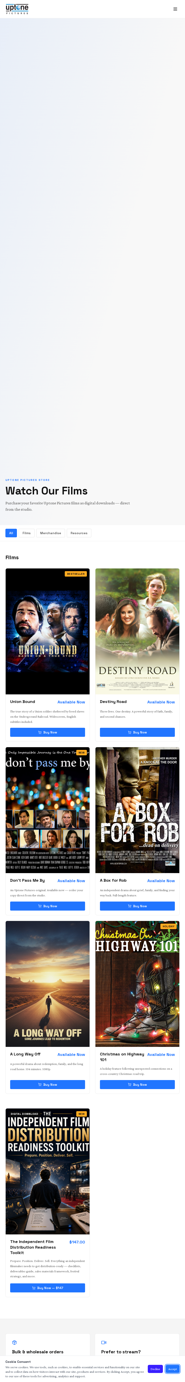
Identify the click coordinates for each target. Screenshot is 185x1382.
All (11, 533)
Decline (155, 1369)
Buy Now (50, 732)
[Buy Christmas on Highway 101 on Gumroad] (137, 984)
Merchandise (50, 533)
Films (27, 533)
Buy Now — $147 (50, 1288)
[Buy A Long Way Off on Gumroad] (48, 984)
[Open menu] (175, 9)
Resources (79, 533)
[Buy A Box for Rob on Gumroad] (137, 810)
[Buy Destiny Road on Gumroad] (137, 631)
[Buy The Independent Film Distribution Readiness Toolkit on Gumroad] (48, 1171)
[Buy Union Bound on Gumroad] (48, 631)
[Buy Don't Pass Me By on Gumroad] (48, 810)
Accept (172, 1369)
